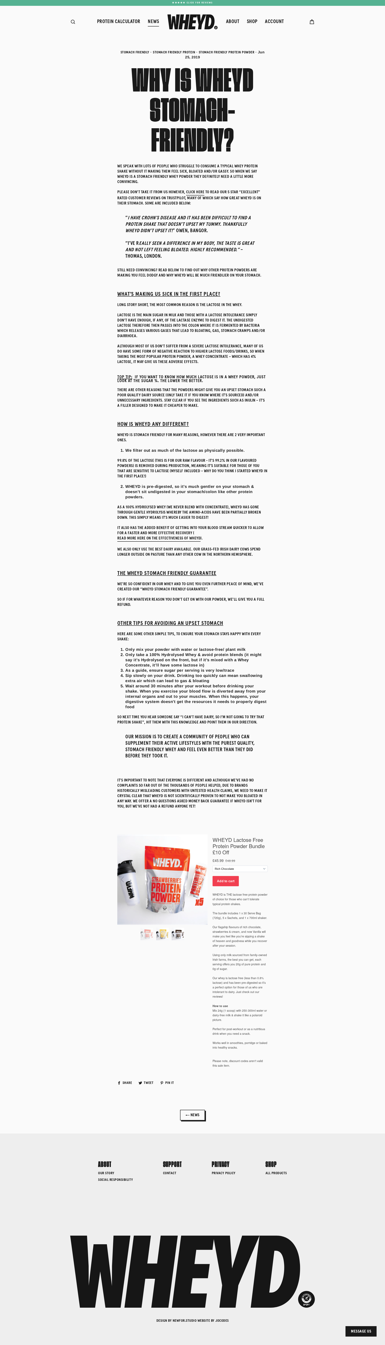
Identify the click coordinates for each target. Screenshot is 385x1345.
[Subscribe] (321, 1322)
